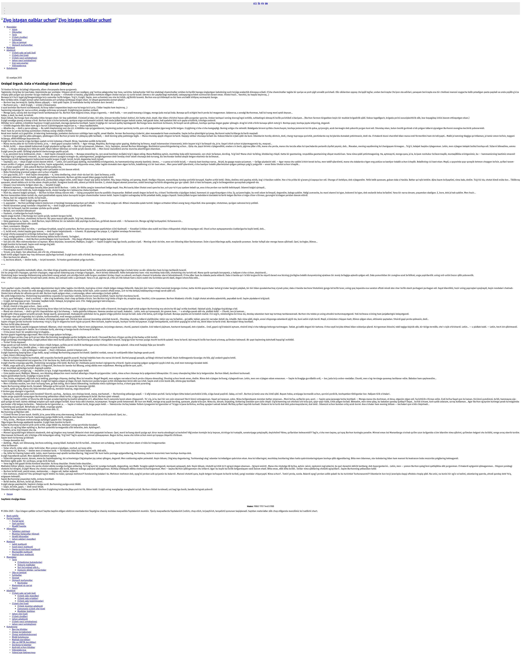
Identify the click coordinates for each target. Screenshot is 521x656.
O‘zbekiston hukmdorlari (29, 562)
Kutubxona (12, 68)
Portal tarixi (18, 521)
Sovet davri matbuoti (22, 546)
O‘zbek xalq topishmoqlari (30, 601)
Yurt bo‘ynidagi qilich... (28, 567)
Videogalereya (19, 65)
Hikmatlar (17, 32)
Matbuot (11, 47)
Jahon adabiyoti (20, 619)
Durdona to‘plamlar (21, 645)
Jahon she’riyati (20, 614)
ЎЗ (259, 3)
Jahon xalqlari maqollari (24, 539)
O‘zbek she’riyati (20, 55)
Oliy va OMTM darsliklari (24, 642)
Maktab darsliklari (21, 639)
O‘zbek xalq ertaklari (27, 598)
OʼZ (255, 3)
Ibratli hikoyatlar (20, 536)
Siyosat (15, 577)
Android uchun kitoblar (23, 647)
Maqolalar (12, 27)
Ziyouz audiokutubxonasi (24, 634)
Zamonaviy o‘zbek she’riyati (31, 608)
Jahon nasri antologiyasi (24, 60)
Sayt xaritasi (18, 523)
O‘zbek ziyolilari (20, 37)
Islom (14, 29)
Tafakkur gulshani (21, 531)
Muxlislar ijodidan (26, 611)
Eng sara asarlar (20, 63)
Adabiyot (11, 50)
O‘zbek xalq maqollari (28, 595)
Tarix (14, 34)
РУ (262, 3)
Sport (15, 588)
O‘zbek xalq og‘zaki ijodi (24, 52)
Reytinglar (22, 583)
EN (266, 3)
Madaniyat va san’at (22, 585)
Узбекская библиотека (23, 652)
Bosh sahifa (12, 516)
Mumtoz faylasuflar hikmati (25, 534)
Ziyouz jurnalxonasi (21, 632)
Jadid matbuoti (19, 544)
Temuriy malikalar (26, 565)
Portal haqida (13, 518)
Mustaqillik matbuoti (22, 552)
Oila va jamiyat (19, 42)
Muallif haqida (19, 526)
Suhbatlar (17, 40)
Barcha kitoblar (20, 629)
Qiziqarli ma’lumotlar (22, 45)
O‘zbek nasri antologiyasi (24, 58)
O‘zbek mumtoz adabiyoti (30, 606)
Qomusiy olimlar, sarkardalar (31, 570)
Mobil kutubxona (20, 637)
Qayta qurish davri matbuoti (26, 549)
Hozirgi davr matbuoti (23, 554)
